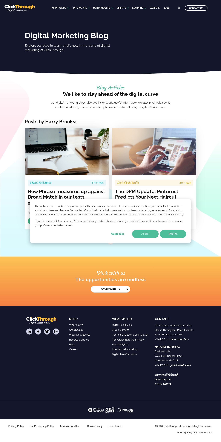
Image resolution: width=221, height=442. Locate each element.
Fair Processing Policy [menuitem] (42, 426)
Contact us (196, 8)
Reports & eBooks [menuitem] (79, 339)
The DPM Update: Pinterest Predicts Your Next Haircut (146, 194)
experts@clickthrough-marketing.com (167, 377)
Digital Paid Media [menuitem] (122, 325)
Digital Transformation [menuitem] (124, 354)
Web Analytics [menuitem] (120, 344)
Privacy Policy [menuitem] (16, 426)
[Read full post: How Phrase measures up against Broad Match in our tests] (67, 151)
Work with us (110, 289)
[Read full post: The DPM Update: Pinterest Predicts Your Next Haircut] (154, 151)
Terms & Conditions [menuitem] (70, 426)
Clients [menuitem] (121, 8)
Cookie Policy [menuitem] (94, 426)
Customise (117, 233)
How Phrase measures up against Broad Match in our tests (66, 194)
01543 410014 (163, 384)
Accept (145, 233)
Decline (173, 233)
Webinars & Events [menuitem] (79, 334)
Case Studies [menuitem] (76, 329)
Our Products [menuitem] (101, 8)
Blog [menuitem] (166, 8)
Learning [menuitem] (137, 8)
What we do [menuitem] (59, 8)
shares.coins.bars (180, 339)
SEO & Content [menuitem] (120, 329)
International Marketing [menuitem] (124, 349)
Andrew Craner (204, 432)
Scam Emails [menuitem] (115, 426)
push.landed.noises (181, 365)
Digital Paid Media (41, 182)
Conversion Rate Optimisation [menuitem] (128, 339)
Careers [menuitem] (155, 8)
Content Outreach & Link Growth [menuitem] (130, 334)
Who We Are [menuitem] (80, 8)
